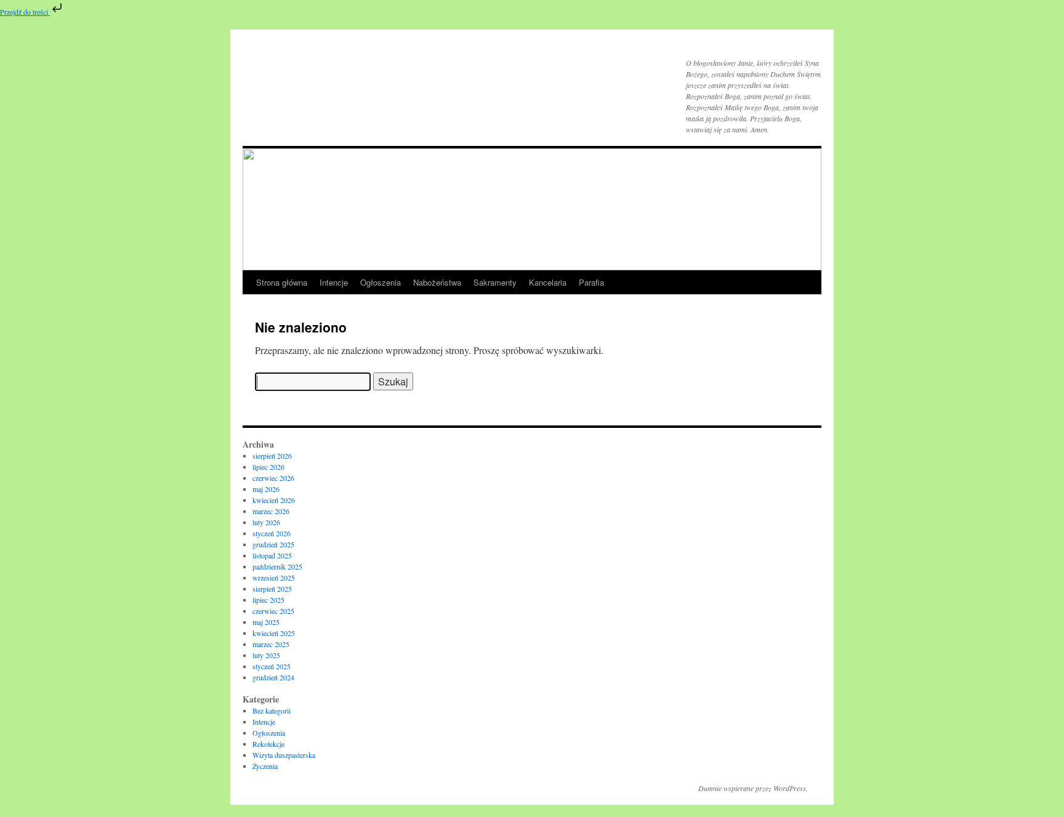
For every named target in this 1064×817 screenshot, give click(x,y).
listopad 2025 (272, 555)
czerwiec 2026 (273, 478)
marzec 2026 (270, 511)
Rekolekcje (268, 744)
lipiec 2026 (268, 467)
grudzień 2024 (273, 677)
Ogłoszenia (380, 282)
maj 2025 (266, 622)
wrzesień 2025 (273, 577)
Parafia (591, 282)
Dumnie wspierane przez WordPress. (753, 788)
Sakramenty (495, 282)
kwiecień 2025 (273, 633)
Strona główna (281, 282)
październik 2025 (277, 566)
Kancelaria (547, 282)
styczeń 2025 (271, 666)
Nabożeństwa (437, 282)
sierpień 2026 (272, 456)
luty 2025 (266, 655)
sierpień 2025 (272, 589)
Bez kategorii (271, 710)
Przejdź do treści (25, 12)
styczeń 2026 (271, 533)
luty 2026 (266, 522)
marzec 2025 (270, 644)
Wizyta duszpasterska (283, 755)
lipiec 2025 (268, 600)
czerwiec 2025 (273, 611)
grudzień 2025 (273, 544)
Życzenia (265, 766)
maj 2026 (266, 489)
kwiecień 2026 (273, 500)
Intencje (334, 282)
